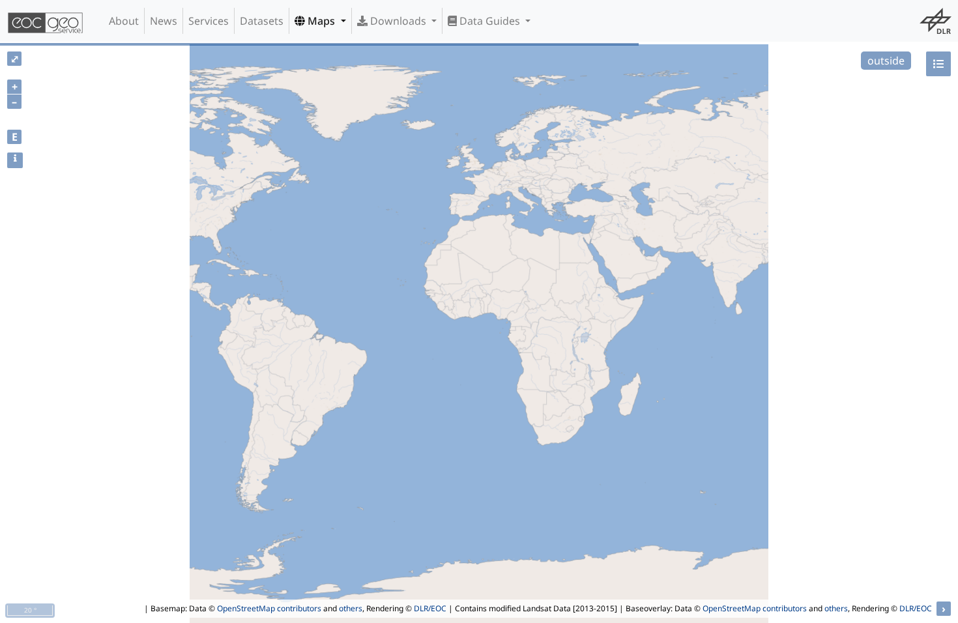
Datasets (261, 21)
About (124, 21)
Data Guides (490, 21)
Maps (321, 21)
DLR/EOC (430, 608)
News (163, 21)
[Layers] (938, 63)
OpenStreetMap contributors (269, 608)
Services (208, 21)
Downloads (398, 21)
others (350, 608)
